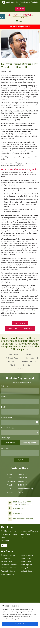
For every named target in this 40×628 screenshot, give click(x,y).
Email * (3, 407)
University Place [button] (12, 358)
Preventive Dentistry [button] (8, 568)
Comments (5, 448)
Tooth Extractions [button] (7, 574)
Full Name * (5, 386)
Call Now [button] (20, 9)
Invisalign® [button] (24, 568)
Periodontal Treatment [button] (9, 565)
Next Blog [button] (28, 328)
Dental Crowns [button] (25, 561)
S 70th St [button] (20, 369)
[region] (20, 615)
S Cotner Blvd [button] (27, 361)
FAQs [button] (3, 537)
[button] (2, 16)
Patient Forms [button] (25, 534)
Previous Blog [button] (13, 328)
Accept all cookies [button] (20, 624)
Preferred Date (6, 417)
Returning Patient (29, 442)
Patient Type (5, 438)
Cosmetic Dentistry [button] (27, 555)
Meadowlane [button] (13, 354)
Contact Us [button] (5, 540)
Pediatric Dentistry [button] (8, 561)
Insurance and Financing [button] (29, 531)
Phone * (4, 397)
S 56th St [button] (26, 365)
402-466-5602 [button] (18, 508)
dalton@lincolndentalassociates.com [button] (23, 518)
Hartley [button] (28, 354)
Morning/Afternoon (8, 428)
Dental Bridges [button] (25, 558)
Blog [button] (22, 537)
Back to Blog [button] (20, 323)
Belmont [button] (11, 361)
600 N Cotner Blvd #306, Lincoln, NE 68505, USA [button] (22, 503)
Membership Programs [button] (9, 534)
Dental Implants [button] (26, 565)
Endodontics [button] (5, 558)
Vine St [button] (12, 365)
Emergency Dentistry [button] (8, 555)
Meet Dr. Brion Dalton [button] (8, 531)
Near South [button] (30, 358)
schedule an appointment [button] (28, 311)
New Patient (10, 442)
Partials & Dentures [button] (27, 571)
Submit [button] (21, 460)
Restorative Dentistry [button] (8, 571)
